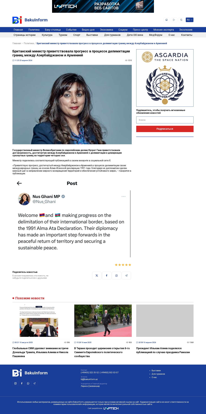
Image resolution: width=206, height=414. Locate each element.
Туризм (63, 34)
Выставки (92, 34)
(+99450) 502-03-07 (109, 372)
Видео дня (88, 29)
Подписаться (164, 128)
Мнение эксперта (164, 29)
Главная (18, 29)
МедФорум (155, 34)
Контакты (186, 34)
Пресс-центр (140, 29)
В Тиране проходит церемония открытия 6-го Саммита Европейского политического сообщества (102, 352)
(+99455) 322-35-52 (90, 372)
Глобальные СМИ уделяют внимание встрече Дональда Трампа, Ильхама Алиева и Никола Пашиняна (40, 352)
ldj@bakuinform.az (89, 379)
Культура (47, 34)
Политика (33, 29)
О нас (172, 34)
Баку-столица (53, 29)
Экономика (106, 29)
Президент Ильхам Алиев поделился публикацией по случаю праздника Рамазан (163, 350)
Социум (122, 29)
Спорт (76, 34)
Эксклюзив (185, 29)
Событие (71, 29)
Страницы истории (25, 34)
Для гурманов (112, 34)
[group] (72, 217)
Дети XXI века (135, 34)
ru (188, 20)
